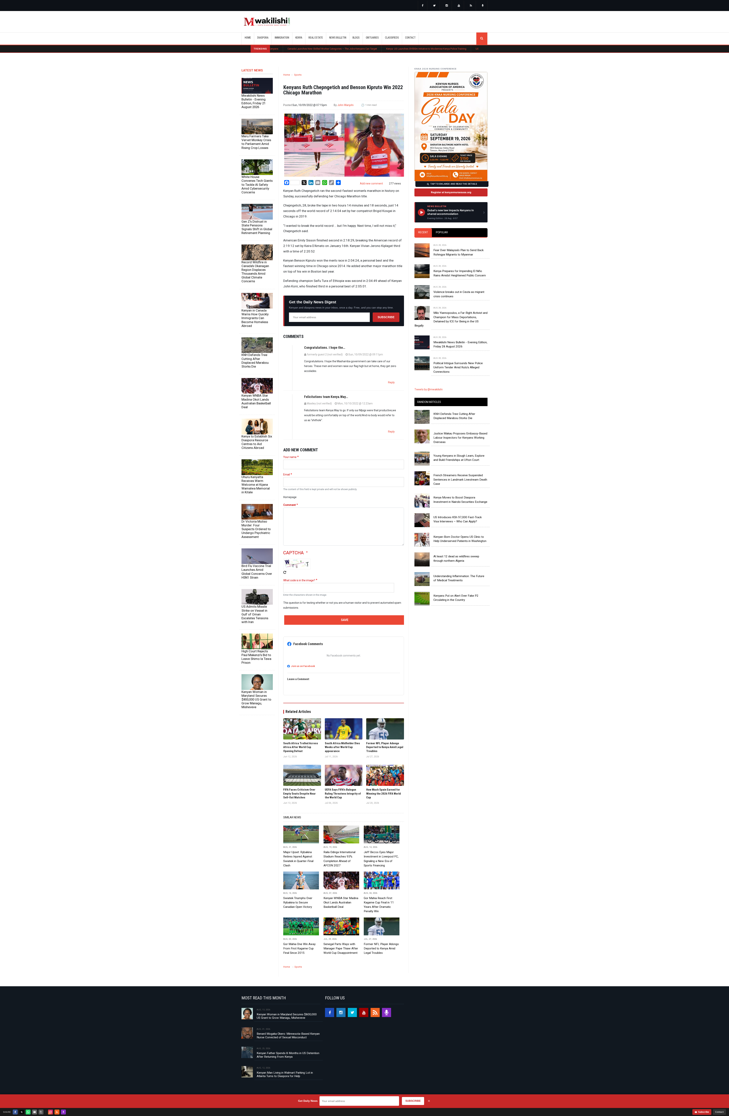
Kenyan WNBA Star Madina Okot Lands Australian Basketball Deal (256, 401)
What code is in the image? (299, 580)
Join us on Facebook (303, 666)
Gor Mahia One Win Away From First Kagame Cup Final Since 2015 (299, 948)
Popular (442, 232)
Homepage (290, 497)
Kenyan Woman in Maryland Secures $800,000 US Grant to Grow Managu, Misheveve (256, 699)
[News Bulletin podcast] (483, 6)
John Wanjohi (345, 105)
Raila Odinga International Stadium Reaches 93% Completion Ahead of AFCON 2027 (339, 858)
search (481, 38)
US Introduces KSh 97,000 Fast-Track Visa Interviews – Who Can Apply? (457, 519)
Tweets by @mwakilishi (428, 389)
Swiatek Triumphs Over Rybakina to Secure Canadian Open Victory (297, 902)
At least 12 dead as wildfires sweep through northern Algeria (456, 558)
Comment (289, 504)
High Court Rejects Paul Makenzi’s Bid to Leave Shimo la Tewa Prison (256, 656)
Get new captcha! (284, 572)
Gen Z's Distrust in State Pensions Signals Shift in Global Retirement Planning (256, 227)
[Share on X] (21, 1112)
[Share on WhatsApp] (28, 1112)
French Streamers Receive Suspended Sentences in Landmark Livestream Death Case (460, 480)
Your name (290, 457)
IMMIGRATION (282, 37)
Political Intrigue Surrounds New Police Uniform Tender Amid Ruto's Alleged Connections (458, 367)
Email (286, 474)
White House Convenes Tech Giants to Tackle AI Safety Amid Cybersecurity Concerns (257, 184)
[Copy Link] (41, 1112)
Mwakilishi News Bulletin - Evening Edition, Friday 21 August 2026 (253, 101)
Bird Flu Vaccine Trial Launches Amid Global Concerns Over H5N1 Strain (256, 571)
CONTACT (410, 37)
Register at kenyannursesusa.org (451, 192)
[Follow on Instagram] (50, 1112)
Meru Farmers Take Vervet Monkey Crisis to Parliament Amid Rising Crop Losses (256, 141)
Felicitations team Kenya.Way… (326, 397)
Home (248, 37)
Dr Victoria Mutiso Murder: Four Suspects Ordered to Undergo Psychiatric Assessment (256, 529)
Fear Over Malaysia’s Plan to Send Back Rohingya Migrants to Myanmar (458, 252)
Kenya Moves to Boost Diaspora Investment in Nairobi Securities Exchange (460, 499)
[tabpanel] (451, 304)
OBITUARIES (372, 37)
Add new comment (371, 183)
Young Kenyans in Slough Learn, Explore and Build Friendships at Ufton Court (458, 458)
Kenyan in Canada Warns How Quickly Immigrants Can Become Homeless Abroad (255, 318)
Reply (391, 382)
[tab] (423, 232)
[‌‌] (422, 6)
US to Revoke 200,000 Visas (421, 48)
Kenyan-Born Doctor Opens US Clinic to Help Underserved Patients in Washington (459, 539)
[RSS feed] (471, 6)
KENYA (298, 37)
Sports (297, 74)
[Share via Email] (34, 1112)
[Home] (266, 21)
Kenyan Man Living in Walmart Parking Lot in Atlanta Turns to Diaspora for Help (285, 1074)
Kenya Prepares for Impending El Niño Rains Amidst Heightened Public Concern (459, 273)
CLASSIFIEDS (392, 37)
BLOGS (356, 37)
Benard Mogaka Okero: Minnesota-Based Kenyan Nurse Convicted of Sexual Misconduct (288, 1035)
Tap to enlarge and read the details (453, 184)
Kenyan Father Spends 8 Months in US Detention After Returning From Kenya (288, 1054)
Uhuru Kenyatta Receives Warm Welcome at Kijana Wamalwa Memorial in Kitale (255, 484)
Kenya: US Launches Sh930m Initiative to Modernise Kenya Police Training (357, 48)
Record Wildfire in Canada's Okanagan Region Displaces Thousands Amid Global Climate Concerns (255, 271)
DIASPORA (262, 37)
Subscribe (386, 317)
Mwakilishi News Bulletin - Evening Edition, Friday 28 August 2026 (460, 344)
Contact (719, 1112)
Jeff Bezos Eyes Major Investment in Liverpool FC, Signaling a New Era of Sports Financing (381, 858)
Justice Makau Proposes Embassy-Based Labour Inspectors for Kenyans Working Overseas (460, 438)
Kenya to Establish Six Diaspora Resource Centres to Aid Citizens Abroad (256, 442)
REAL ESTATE (315, 37)
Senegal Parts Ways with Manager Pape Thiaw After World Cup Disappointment (340, 948)
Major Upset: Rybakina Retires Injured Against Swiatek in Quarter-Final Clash (298, 858)
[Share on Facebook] (15, 1112)
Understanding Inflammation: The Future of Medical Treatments (458, 578)
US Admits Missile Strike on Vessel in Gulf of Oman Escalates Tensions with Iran (254, 614)
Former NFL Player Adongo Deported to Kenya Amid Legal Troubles (381, 948)
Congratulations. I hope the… (324, 348)
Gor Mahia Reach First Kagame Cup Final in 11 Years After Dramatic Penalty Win (379, 904)
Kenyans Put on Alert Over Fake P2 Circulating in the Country (455, 598)
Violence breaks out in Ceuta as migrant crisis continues (458, 294)
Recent (423, 232)
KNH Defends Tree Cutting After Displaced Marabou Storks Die (255, 360)
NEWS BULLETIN (337, 37)
